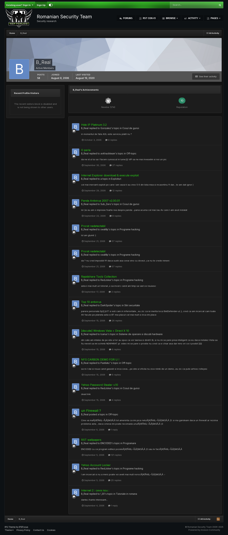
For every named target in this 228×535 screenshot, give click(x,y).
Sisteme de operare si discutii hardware (141, 334)
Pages (214, 18)
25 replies (115, 480)
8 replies (116, 215)
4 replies (116, 400)
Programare (129, 443)
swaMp (104, 229)
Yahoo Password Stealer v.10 (99, 384)
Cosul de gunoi (130, 128)
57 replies (116, 241)
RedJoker (105, 280)
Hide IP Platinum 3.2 (94, 124)
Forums (128, 18)
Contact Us (38, 530)
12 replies (117, 190)
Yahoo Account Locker (96, 465)
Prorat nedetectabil (93, 226)
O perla (85, 150)
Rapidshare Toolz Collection (99, 276)
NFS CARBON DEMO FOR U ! (100, 359)
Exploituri (116, 178)
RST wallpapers (91, 439)
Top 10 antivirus (91, 302)
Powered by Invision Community (204, 530)
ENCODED (106, 443)
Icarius (103, 334)
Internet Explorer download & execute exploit (110, 175)
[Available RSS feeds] (218, 519)
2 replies (116, 291)
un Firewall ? (91, 411)
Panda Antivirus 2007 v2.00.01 (100, 200)
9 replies (112, 140)
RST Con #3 (149, 18)
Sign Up (41, 5)
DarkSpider (106, 305)
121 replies (116, 455)
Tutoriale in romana (126, 493)
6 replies (116, 349)
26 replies (116, 320)
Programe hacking (130, 229)
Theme (8, 530)
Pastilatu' (105, 362)
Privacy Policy (23, 530)
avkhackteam (107, 153)
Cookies (51, 530)
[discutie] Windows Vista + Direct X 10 (105, 330)
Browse (170, 18)
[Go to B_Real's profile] (75, 127)
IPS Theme (10, 527)
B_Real (84, 128)
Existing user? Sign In (19, 5)
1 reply (114, 429)
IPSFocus (23, 527)
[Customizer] (50, 5)
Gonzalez (105, 128)
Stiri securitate (132, 305)
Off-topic (131, 153)
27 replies (117, 165)
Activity (193, 18)
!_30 (102, 493)
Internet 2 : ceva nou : (95, 490)
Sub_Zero (105, 204)
